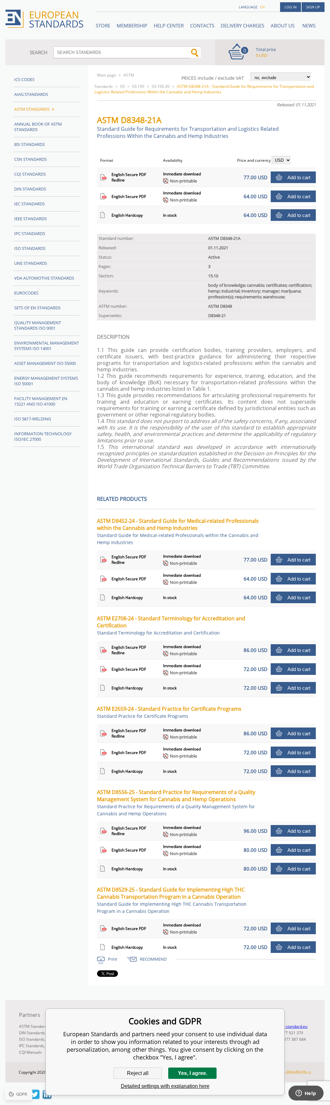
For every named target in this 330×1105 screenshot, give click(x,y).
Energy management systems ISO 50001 (46, 381)
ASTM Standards (32, 109)
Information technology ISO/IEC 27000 (43, 436)
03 (122, 86)
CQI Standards (30, 174)
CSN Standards (30, 159)
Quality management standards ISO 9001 (37, 325)
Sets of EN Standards (37, 308)
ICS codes (24, 79)
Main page (106, 75)
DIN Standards (30, 189)
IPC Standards (29, 233)
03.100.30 (161, 86)
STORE (103, 25)
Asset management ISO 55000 (45, 363)
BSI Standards (29, 144)
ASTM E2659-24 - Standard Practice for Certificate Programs (169, 712)
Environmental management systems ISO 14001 (46, 345)
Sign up (313, 7)
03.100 (138, 86)
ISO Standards (29, 248)
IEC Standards (29, 204)
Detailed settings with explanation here (165, 1086)
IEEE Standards (30, 219)
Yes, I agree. (192, 1073)
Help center (169, 25)
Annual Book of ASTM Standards (38, 126)
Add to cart (298, 177)
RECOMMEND (153, 959)
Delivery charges (242, 25)
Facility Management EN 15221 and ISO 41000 (40, 401)
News (308, 25)
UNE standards (30, 263)
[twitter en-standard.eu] (35, 1097)
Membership (132, 25)
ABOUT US (283, 25)
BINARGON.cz (298, 1072)
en (262, 7)
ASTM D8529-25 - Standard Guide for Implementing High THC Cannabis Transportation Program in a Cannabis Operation (172, 900)
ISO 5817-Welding (32, 419)
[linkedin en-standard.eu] (47, 1097)
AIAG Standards (31, 94)
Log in (290, 7)
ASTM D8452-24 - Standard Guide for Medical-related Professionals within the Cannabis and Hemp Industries (178, 531)
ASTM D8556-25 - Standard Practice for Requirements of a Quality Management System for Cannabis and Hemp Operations (176, 803)
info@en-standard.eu (288, 1026)
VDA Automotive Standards (44, 278)
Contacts (202, 25)
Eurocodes (26, 293)
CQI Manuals (30, 1052)
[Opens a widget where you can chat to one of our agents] (306, 1094)
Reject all (138, 1073)
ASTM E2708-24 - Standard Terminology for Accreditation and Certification (171, 625)
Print (112, 959)
